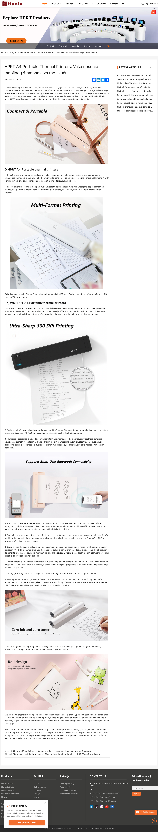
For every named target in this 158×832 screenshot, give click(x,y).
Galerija (75, 46)
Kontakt (114, 3)
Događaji (63, 46)
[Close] (45, 802)
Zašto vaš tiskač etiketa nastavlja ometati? (137, 99)
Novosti (98, 46)
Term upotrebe (99, 828)
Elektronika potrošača (10, 794)
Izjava (87, 46)
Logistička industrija (68, 790)
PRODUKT (56, 3)
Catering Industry (67, 784)
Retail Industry (66, 787)
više (151, 67)
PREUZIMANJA (85, 3)
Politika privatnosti (81, 828)
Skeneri (4, 797)
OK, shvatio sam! (27, 823)
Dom (44, 3)
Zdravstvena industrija (69, 794)
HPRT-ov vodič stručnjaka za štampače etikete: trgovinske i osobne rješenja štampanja (50, 751)
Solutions (102, 3)
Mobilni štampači (8, 790)
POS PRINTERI (7, 784)
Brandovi (69, 3)
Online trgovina (40, 787)
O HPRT (50, 46)
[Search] (142, 3)
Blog (109, 46)
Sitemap (110, 828)
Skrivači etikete (7, 787)
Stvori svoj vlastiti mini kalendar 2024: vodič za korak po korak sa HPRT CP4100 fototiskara (56, 754)
